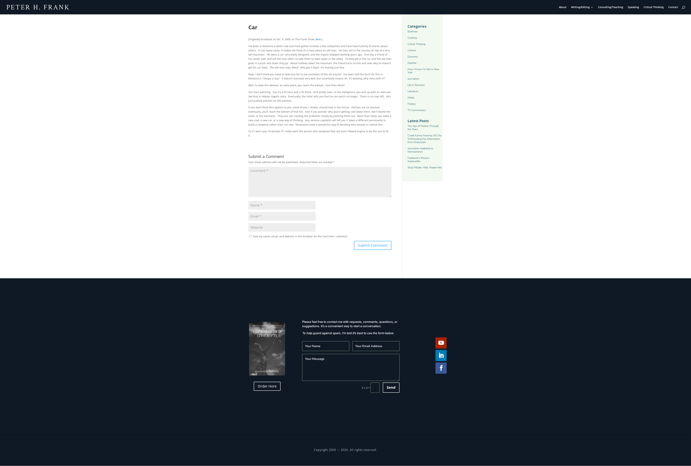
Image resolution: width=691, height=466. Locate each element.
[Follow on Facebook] (441, 368)
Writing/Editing (580, 7)
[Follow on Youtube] (441, 343)
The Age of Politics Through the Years (423, 127)
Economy (413, 56)
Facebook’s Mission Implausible (418, 159)
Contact (673, 7)
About (562, 7)
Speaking (633, 7)
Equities (412, 63)
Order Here (267, 386)
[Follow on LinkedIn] (441, 355)
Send (391, 387)
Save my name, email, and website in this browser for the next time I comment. (300, 236)
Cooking (412, 38)
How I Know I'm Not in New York (423, 71)
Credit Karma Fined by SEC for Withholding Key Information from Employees (425, 139)
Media (411, 97)
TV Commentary (417, 110)
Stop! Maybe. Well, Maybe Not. (425, 167)
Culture (412, 50)
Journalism (413, 78)
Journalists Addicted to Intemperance (420, 150)
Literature (413, 91)
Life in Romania (416, 85)
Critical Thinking (654, 7)
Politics (412, 104)
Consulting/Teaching (610, 7)
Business (413, 31)
